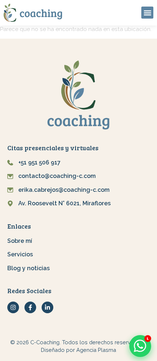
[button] (147, 13)
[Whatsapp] (140, 346)
